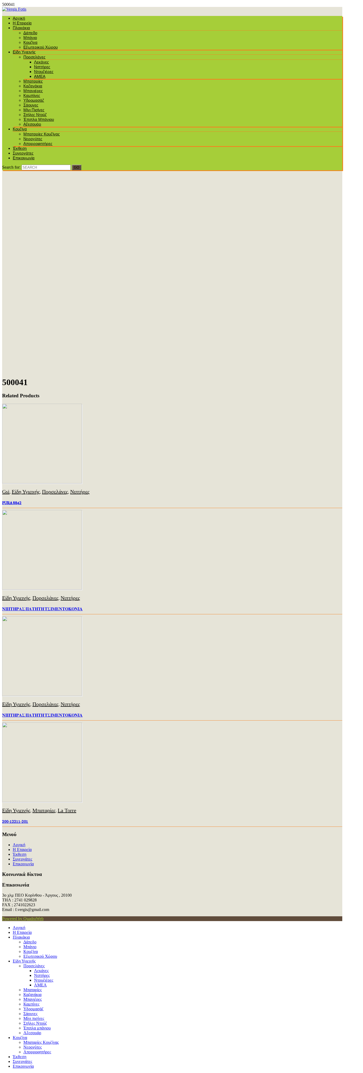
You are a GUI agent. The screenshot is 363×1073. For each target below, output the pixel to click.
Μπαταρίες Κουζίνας (41, 134)
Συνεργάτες (23, 153)
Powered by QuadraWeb (23, 918)
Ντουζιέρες (43, 71)
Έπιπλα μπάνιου (38, 119)
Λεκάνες (41, 62)
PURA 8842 (12, 502)
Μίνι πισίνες (33, 110)
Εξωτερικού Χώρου (40, 47)
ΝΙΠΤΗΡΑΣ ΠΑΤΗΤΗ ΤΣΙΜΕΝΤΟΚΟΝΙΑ (42, 608)
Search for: (11, 167)
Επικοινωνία (24, 158)
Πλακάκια (21, 27)
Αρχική (19, 18)
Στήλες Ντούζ (35, 114)
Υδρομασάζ (33, 100)
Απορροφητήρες (37, 143)
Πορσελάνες (34, 57)
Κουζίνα (30, 42)
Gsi (6, 492)
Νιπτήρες (42, 67)
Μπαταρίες (33, 81)
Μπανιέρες (33, 90)
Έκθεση (20, 148)
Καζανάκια (32, 86)
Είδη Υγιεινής (24, 52)
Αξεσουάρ (32, 124)
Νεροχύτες (32, 139)
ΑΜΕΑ (39, 76)
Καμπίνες (31, 95)
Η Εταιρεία (22, 23)
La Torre (67, 810)
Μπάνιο (30, 37)
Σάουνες (30, 105)
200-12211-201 (15, 821)
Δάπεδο (30, 33)
